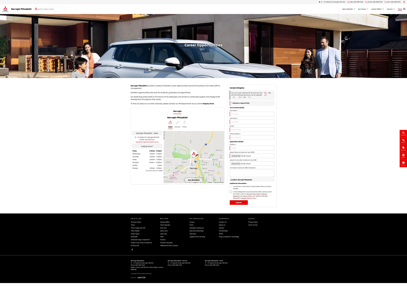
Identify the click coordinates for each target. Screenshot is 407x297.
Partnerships (223, 231)
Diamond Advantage (197, 231)
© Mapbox (209, 182)
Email (232, 126)
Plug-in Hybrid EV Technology (229, 237)
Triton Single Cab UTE (138, 228)
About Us (222, 225)
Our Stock (362, 9)
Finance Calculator (166, 243)
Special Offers (165, 222)
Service (390, 9)
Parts (191, 225)
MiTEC (221, 234)
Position (233, 144)
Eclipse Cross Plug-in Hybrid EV (141, 243)
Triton (133, 225)
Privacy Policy (247, 196)
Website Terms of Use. (248, 198)
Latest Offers (376, 9)
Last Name (233, 118)
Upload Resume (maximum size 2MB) (242, 152)
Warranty (193, 234)
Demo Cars (164, 231)
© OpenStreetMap (218, 182)
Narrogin (177, 111)
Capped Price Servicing (197, 237)
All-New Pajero (136, 222)
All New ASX (135, 245)
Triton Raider (135, 231)
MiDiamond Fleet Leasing (169, 245)
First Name (234, 110)
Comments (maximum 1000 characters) (242, 168)
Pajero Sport (135, 234)
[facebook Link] (404, 2)
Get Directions (194, 180)
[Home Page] (5, 9)
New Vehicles (347, 9)
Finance (163, 240)
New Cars (163, 228)
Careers (221, 228)
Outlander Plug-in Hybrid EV (140, 240)
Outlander (134, 237)
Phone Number (235, 134)
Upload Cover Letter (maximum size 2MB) (243, 160)
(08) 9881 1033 (149, 139)
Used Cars (163, 234)
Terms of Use (252, 225)
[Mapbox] (169, 181)
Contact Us (223, 222)
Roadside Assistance (197, 228)
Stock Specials (165, 225)
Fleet (162, 237)
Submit (239, 203)
